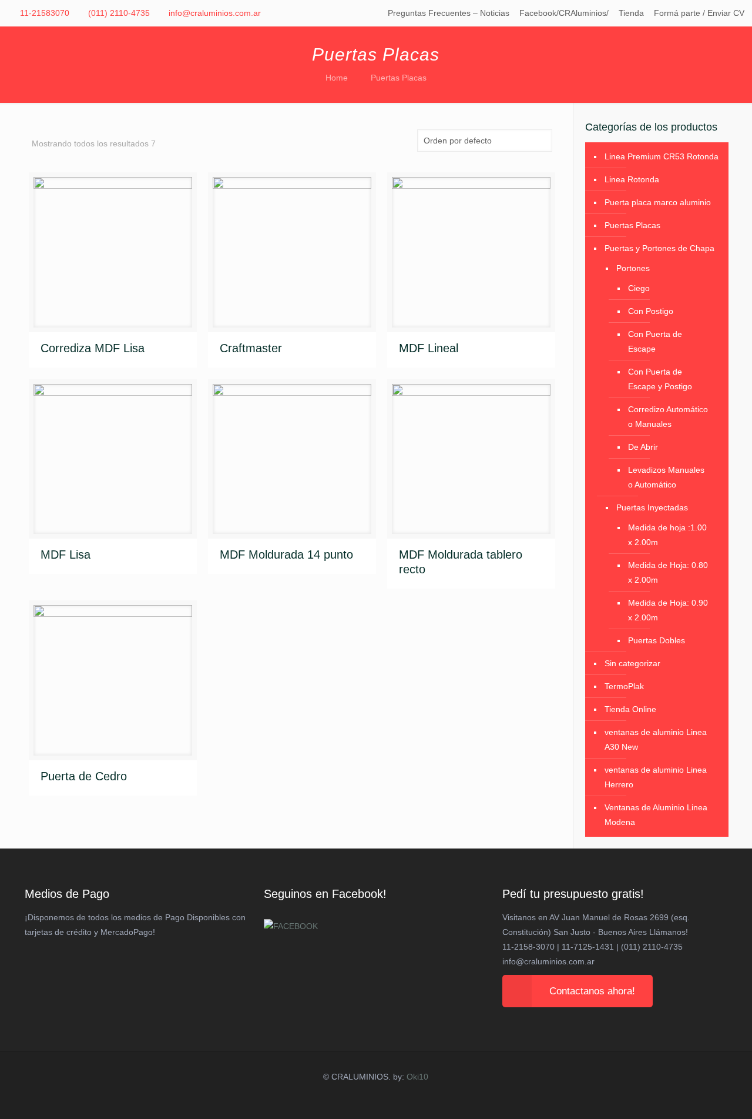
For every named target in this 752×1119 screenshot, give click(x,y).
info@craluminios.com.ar (215, 13)
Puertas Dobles (656, 640)
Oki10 (417, 1076)
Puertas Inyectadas (652, 507)
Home (336, 77)
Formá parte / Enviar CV (699, 13)
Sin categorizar (632, 663)
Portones (633, 268)
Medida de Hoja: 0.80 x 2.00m (668, 572)
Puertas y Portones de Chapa (659, 248)
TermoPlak (624, 686)
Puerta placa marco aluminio (658, 202)
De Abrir (643, 447)
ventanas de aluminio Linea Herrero (656, 777)
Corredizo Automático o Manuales (668, 417)
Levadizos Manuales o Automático (666, 477)
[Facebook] (364, 1099)
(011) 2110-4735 (119, 13)
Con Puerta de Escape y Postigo (660, 379)
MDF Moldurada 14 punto (286, 554)
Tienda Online (630, 709)
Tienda (631, 13)
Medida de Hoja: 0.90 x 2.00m (668, 610)
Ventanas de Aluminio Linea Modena (656, 815)
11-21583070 (44, 13)
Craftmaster (251, 348)
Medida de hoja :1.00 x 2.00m (667, 535)
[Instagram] (388, 1099)
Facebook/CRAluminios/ (564, 13)
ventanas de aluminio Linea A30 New (656, 739)
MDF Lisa (65, 554)
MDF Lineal (428, 348)
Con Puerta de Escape (655, 341)
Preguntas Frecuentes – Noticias (448, 13)
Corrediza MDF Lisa (93, 348)
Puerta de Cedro (84, 776)
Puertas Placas (632, 225)
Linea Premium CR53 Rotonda (662, 156)
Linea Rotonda (632, 179)
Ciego (639, 288)
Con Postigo (650, 311)
